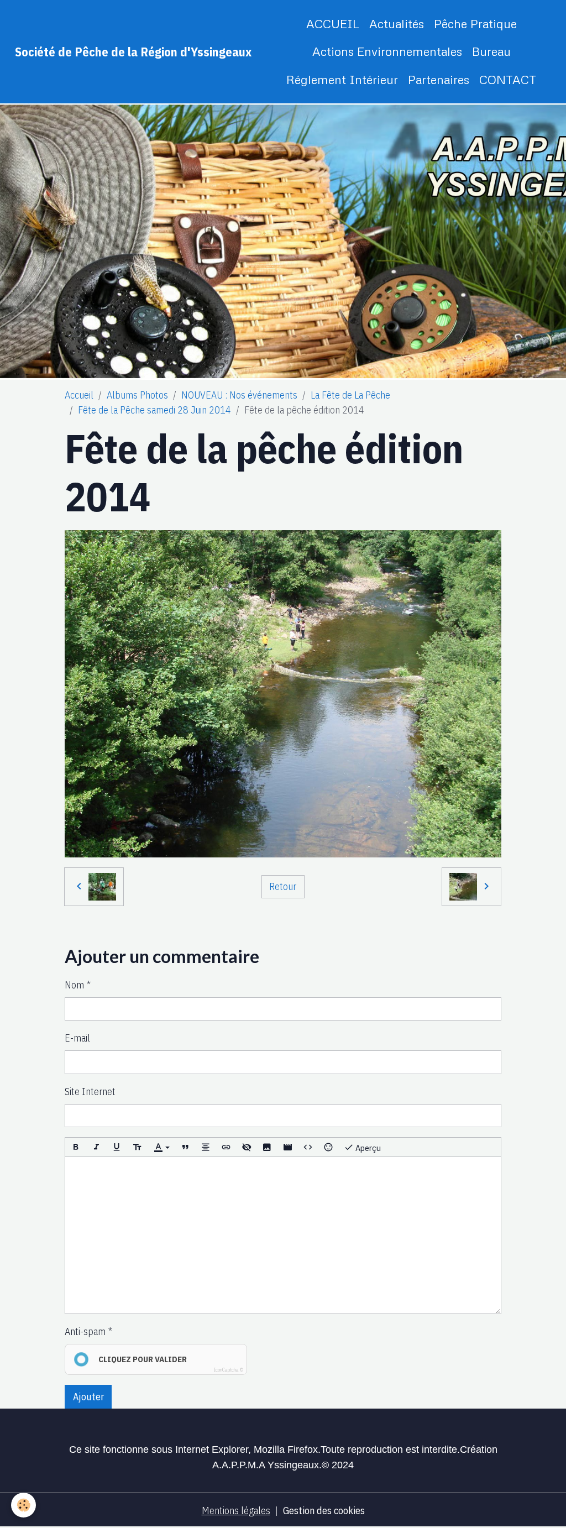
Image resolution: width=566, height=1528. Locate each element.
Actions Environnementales (387, 51)
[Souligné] (116, 1147)
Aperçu (367, 1147)
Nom (74, 984)
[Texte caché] (246, 1147)
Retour (282, 886)
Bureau (491, 51)
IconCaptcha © (228, 1370)
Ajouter (88, 1396)
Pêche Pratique (475, 23)
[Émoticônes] (328, 1147)
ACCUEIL (332, 23)
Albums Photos (137, 395)
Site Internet (90, 1091)
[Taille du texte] (137, 1147)
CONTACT (507, 79)
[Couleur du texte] (161, 1147)
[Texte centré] (205, 1147)
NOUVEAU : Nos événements (239, 395)
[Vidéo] (287, 1147)
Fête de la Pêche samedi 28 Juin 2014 (154, 410)
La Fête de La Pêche (350, 395)
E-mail (77, 1038)
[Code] (307, 1147)
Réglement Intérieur (342, 79)
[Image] (266, 1147)
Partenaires (438, 79)
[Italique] (96, 1147)
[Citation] (185, 1147)
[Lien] (226, 1147)
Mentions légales (236, 1510)
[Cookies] (23, 1505)
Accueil (79, 395)
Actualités (396, 23)
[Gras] (75, 1147)
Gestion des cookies (324, 1510)
